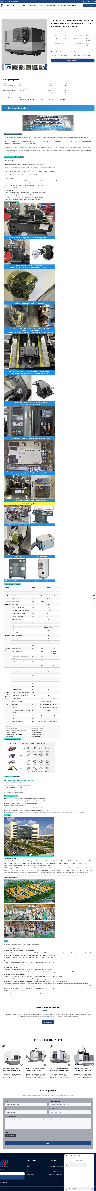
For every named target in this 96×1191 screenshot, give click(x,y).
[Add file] (66, 1188)
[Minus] (92, 1156)
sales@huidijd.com (14, 1)
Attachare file (8, 1132)
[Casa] (2, 12)
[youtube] (4, 1183)
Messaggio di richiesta (11, 1116)
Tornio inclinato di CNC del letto (56, 1169)
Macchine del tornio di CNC (16, 12)
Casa (8, 5)
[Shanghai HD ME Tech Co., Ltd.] (1, 5)
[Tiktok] (88, 1)
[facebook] (1, 1183)
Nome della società (53, 1109)
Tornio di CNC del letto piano (55, 1174)
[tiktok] (7, 1183)
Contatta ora (12, 1077)
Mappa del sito (30, 1174)
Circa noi (29, 1166)
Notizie (41, 5)
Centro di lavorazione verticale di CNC (57, 1166)
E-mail (7, 1101)
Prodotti (16, 5)
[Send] (92, 1188)
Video (24, 5)
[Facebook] (83, 1)
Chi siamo (32, 5)
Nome (6, 1109)
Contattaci (51, 5)
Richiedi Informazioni (89, 5)
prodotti (6, 12)
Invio (48, 1143)
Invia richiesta (48, 1022)
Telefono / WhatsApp (54, 1101)
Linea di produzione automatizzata (56, 1171)
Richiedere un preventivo (67, 5)
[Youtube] (86, 1)
